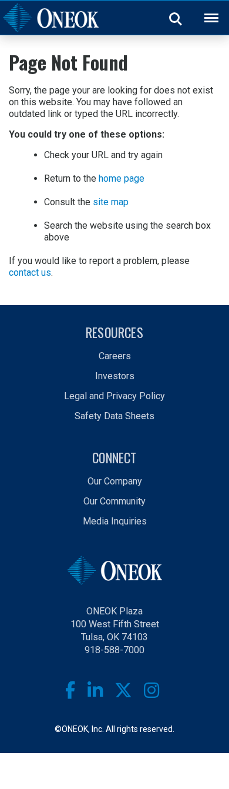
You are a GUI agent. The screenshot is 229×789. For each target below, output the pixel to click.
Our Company (114, 481)
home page (121, 178)
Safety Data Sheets (114, 416)
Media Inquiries (115, 521)
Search (176, 18)
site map (111, 202)
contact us (30, 272)
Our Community (114, 501)
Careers (115, 356)
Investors (114, 376)
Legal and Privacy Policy (114, 396)
